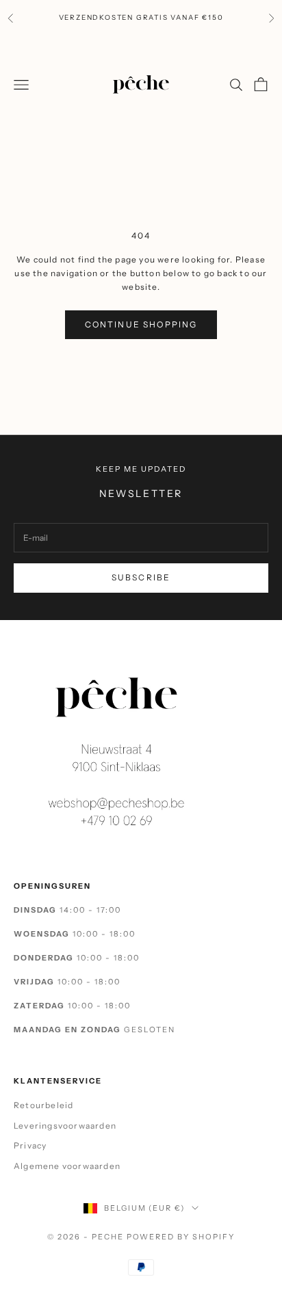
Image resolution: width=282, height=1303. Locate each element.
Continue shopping (141, 324)
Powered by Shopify (181, 1236)
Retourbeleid (43, 1105)
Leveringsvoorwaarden (65, 1125)
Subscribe (141, 577)
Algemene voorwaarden (67, 1166)
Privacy (30, 1145)
